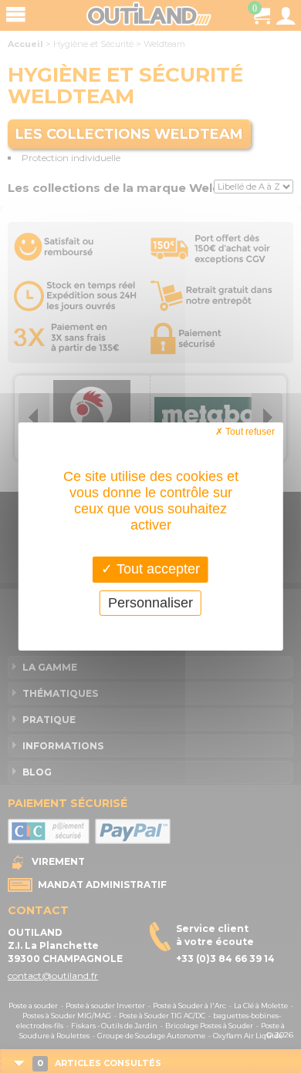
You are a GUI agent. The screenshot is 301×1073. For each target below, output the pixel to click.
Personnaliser (150, 602)
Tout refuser (249, 431)
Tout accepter (156, 569)
